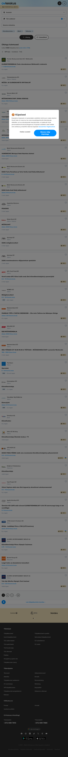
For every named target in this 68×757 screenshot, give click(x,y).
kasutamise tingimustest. (47, 127)
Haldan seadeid (25, 132)
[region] (34, 124)
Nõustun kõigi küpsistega (45, 133)
